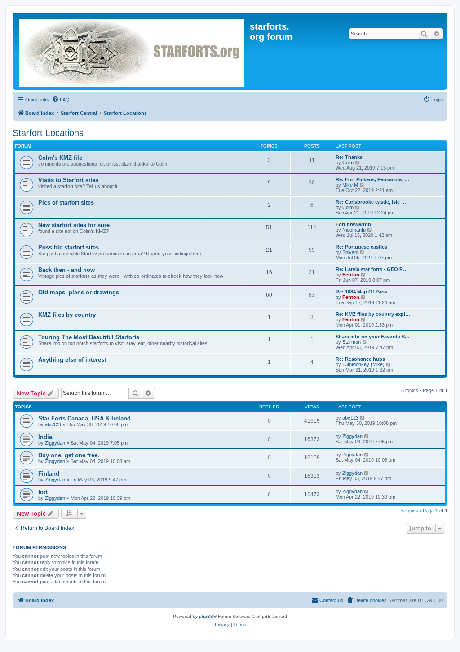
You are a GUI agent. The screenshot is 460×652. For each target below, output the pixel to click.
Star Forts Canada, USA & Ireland (84, 418)
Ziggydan (55, 443)
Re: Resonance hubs (360, 359)
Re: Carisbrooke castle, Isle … (371, 202)
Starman (351, 342)
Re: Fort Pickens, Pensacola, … (372, 179)
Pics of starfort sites (66, 202)
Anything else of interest (72, 359)
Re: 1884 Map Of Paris (361, 291)
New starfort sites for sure (74, 225)
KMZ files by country (67, 314)
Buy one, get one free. (68, 455)
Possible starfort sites (68, 247)
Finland (48, 473)
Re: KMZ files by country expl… (373, 314)
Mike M (350, 185)
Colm (348, 162)
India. (46, 436)
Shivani (350, 252)
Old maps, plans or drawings (78, 292)
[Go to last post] (363, 417)
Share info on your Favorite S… (373, 336)
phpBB (206, 616)
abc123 (53, 424)
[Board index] (132, 51)
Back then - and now (66, 270)
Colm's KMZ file (60, 157)
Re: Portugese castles (361, 246)
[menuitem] (61, 99)
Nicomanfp (354, 229)
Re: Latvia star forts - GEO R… (372, 269)
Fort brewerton (353, 224)
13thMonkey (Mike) (363, 364)
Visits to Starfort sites (68, 180)
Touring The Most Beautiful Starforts (88, 337)
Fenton (350, 274)
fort (43, 492)
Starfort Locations (48, 133)
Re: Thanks (349, 157)
